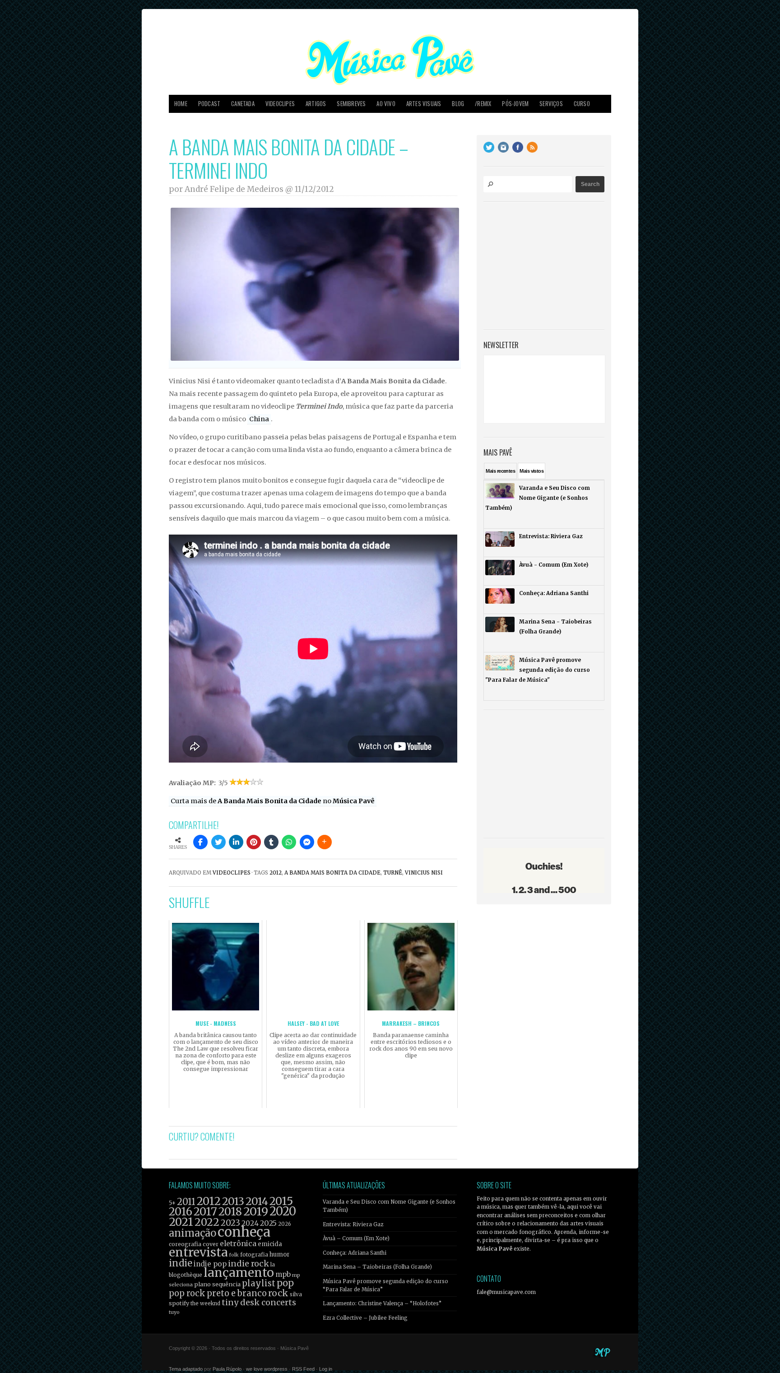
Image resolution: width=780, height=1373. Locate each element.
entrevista (198, 1252)
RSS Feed (303, 1369)
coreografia (185, 1244)
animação (192, 1233)
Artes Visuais (423, 103)
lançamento (239, 1272)
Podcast (209, 103)
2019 (255, 1211)
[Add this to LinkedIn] (236, 842)
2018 (230, 1212)
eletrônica (238, 1243)
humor (279, 1254)
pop (285, 1283)
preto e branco (237, 1293)
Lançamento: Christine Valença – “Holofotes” (382, 1303)
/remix (483, 103)
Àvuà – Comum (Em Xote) (356, 1238)
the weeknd (205, 1303)
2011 (186, 1202)
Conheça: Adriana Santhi (354, 1253)
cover (210, 1244)
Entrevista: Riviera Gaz (353, 1224)
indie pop (210, 1264)
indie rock (248, 1263)
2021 (181, 1222)
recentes (500, 471)
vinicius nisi (424, 873)
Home (180, 103)
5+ (172, 1203)
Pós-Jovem (515, 103)
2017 (205, 1212)
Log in (325, 1369)
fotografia (254, 1254)
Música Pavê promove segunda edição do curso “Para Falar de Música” (385, 1285)
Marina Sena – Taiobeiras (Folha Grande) (377, 1267)
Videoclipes (280, 103)
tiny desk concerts (259, 1302)
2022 (207, 1222)
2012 (275, 873)
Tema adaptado (186, 1369)
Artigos (316, 103)
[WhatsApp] (289, 842)
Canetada (243, 103)
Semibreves (351, 103)
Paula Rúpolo (227, 1369)
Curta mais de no (273, 801)
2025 (268, 1223)
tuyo (174, 1312)
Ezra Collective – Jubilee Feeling (365, 1318)
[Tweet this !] (218, 842)
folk (234, 1255)
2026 (284, 1224)
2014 (257, 1201)
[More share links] (324, 842)
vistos (531, 471)
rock (278, 1293)
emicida (270, 1244)
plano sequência (217, 1284)
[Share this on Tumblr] (271, 842)
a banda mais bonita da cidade (332, 873)
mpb (283, 1274)
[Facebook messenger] (307, 842)
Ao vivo (385, 103)
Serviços (551, 103)
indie (180, 1263)
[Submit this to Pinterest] (253, 842)
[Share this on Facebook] (200, 842)
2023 (230, 1223)
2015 (281, 1201)
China (259, 419)
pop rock (187, 1293)
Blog (458, 103)
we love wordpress (267, 1369)
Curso (582, 103)
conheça (244, 1232)
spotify (179, 1303)
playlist (258, 1283)
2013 (233, 1201)
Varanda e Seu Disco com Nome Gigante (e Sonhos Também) (389, 1206)
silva (296, 1294)
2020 (282, 1211)
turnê (392, 873)
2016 (180, 1212)
